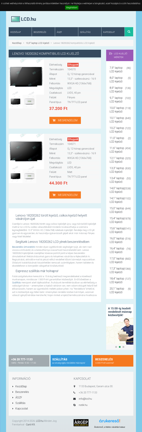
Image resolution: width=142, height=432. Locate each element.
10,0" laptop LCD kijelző (120, 109)
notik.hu (83, 405)
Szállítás (16, 282)
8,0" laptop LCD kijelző (120, 79)
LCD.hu (39, 421)
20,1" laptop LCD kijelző (120, 290)
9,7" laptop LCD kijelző (120, 99)
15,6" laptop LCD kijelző (120, 230)
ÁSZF (18, 397)
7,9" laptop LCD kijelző (120, 69)
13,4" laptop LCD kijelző (120, 180)
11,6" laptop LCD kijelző (120, 149)
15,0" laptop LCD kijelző (120, 210)
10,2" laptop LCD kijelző (120, 129)
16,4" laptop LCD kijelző (120, 250)
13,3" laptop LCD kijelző (37, 43)
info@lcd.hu (85, 398)
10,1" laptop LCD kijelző (120, 119)
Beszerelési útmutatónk (23, 247)
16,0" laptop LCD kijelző (120, 240)
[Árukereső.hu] (109, 422)
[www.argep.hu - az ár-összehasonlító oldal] (81, 422)
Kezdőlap (17, 43)
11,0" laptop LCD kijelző (120, 139)
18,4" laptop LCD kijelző (120, 280)
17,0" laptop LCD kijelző (120, 260)
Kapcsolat (21, 408)
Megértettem (71, 7)
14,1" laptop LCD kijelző (120, 200)
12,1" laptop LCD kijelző (120, 159)
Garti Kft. (30, 424)
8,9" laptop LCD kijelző (120, 89)
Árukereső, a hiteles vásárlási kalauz (109, 427)
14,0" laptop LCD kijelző (120, 190)
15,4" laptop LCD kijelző (120, 220)
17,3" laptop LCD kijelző (120, 270)
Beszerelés (22, 392)
